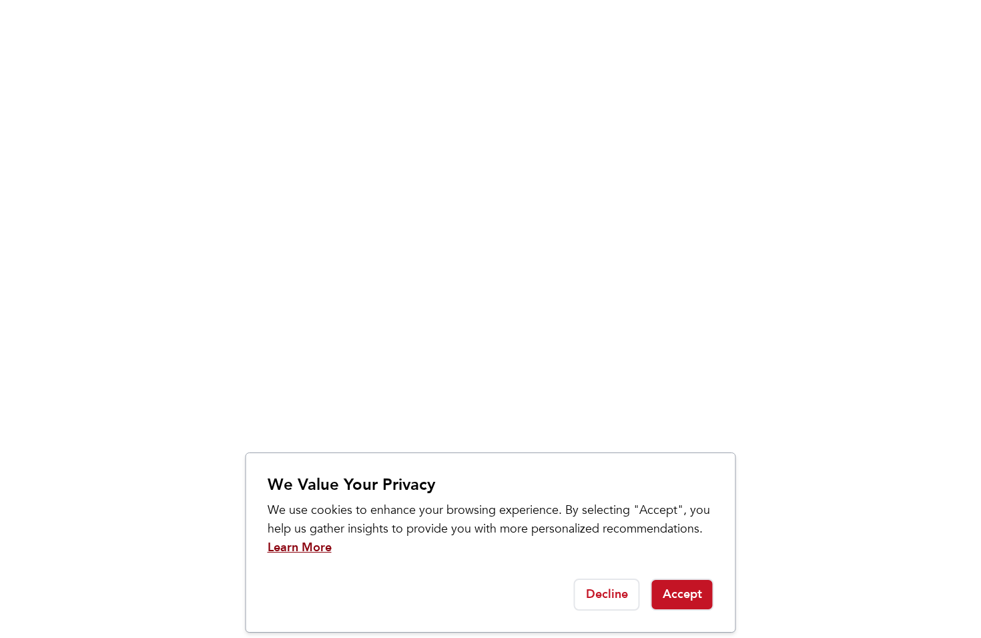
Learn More (300, 547)
